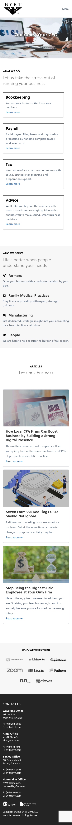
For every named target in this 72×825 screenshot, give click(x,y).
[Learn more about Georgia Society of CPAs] (28, 804)
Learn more (25, 112)
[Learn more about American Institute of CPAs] (9, 804)
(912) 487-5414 (13, 792)
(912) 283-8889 (13, 723)
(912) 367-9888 (13, 769)
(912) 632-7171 (13, 746)
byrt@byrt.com (13, 727)
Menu (65, 9)
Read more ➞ (36, 461)
